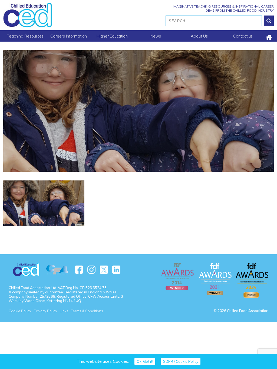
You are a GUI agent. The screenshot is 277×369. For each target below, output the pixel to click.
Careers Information (68, 36)
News (155, 36)
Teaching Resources (25, 36)
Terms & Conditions (87, 311)
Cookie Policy (20, 311)
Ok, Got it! (145, 361)
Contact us (243, 36)
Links (64, 311)
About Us (199, 36)
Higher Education (112, 36)
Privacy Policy (45, 311)
